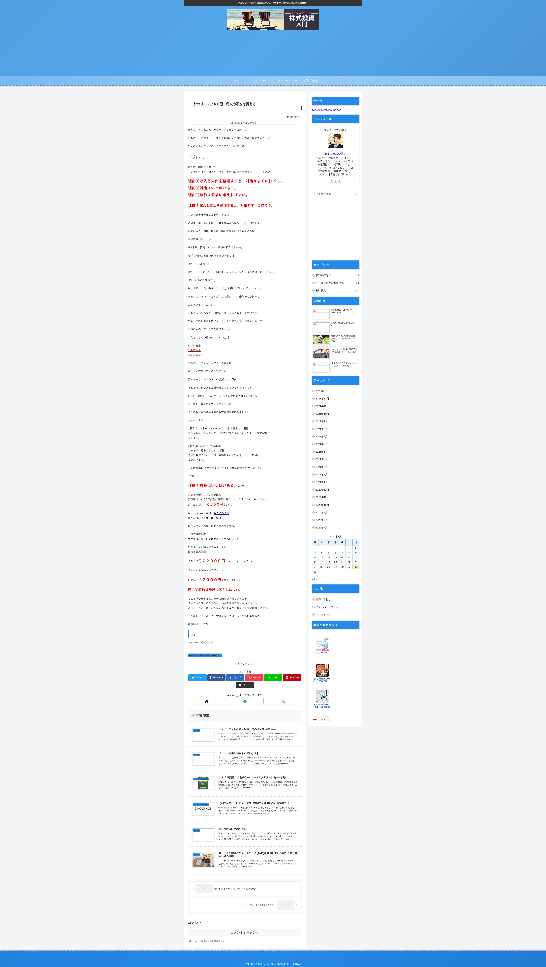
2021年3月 (322, 467)
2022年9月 (322, 391)
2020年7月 (322, 527)
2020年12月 (322, 489)
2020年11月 (322, 497)
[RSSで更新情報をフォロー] (283, 701)
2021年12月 (322, 398)
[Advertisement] (273, 55)
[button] (356, 194)
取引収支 (217, 655)
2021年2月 (322, 474)
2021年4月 (322, 459)
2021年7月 (322, 436)
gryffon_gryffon (335, 153)
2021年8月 (322, 429)
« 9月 (315, 579)
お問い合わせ (323, 599)
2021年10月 (322, 413)
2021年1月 (322, 482)
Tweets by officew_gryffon (326, 110)
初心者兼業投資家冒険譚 (200, 655)
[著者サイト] (206, 701)
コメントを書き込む (244, 932)
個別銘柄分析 (337, 275)
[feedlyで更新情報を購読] (244, 701)
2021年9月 (322, 421)
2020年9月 (322, 512)
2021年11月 (322, 406)
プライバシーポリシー (328, 606)
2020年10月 (322, 504)
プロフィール (323, 614)
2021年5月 (322, 451)
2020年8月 (322, 520)
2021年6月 (322, 444)
